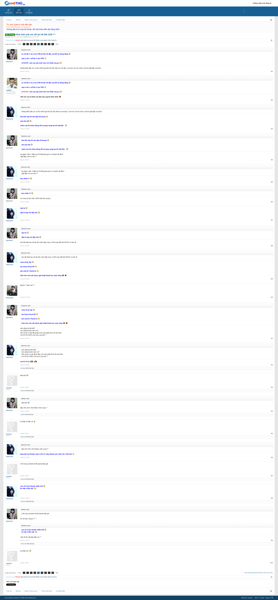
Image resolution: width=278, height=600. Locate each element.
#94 (272, 411)
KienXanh (22, 297)
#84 (272, 159)
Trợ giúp (261, 597)
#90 (272, 297)
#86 (272, 201)
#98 (272, 498)
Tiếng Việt (243, 597)
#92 (272, 364)
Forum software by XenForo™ (20, 597)
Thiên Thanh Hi (52, 40)
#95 (272, 433)
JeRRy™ (22, 100)
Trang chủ (8, 13)
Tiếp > (57, 44)
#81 (272, 71)
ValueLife (22, 128)
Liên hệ (256, 597)
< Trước (19, 44)
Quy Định (249, 597)
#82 (272, 100)
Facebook (29, 13)
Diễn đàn (19, 13)
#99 (272, 540)
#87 (272, 220)
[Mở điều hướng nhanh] (271, 20)
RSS (272, 597)
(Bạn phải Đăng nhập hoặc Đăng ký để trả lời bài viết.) (259, 572)
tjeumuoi (32, 37)
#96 (272, 457)
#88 (272, 245)
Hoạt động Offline (18, 37)
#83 (272, 128)
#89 (272, 279)
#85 (272, 182)
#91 (272, 338)
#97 (272, 475)
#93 (272, 387)
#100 (271, 562)
